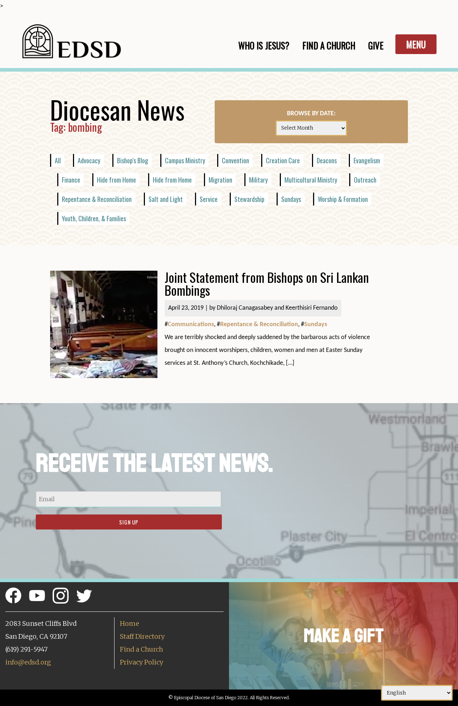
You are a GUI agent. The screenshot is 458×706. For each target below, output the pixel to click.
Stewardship (249, 199)
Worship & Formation (343, 199)
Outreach (365, 179)
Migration (220, 179)
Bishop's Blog (132, 160)
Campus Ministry (185, 160)
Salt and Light (165, 199)
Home (129, 623)
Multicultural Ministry (310, 179)
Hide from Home (116, 179)
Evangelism (367, 160)
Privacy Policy (141, 662)
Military (258, 179)
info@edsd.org (28, 662)
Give (376, 45)
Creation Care (283, 160)
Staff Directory (142, 636)
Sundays (291, 199)
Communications (191, 324)
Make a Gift (344, 636)
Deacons (327, 160)
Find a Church (141, 649)
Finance (71, 179)
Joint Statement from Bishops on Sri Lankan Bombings (267, 283)
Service (209, 199)
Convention (235, 160)
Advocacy (89, 160)
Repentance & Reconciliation (97, 199)
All (58, 160)
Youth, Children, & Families (94, 218)
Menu (416, 44)
